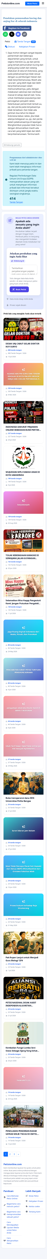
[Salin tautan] (24, 34)
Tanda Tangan (26, 41)
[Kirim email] (18, 34)
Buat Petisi (21, 289)
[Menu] (42, 3)
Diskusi (11, 46)
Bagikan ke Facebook (19, 28)
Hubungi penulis (13, 145)
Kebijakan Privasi (27, 46)
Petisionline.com (11, 3)
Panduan (9, 1191)
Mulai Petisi (32, 4)
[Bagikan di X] (11, 34)
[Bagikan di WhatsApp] (5, 34)
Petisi (7, 41)
